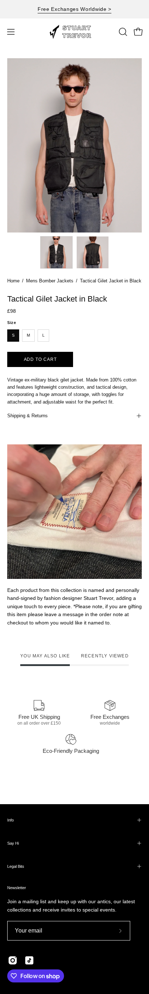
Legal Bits (15, 866)
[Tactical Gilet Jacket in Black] (56, 252)
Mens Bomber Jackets (49, 280)
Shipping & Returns (27, 415)
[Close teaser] (103, 984)
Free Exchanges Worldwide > (74, 9)
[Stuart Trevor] (74, 32)
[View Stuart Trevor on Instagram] (12, 960)
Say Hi (13, 843)
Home (13, 280)
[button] (122, 32)
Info (10, 820)
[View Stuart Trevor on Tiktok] (29, 960)
